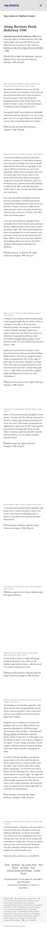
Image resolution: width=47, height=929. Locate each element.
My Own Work (32, 899)
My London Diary (29, 864)
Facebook (16, 864)
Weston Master (10, 734)
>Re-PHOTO (11, 5)
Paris (33, 867)
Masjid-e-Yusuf (29, 914)
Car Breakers (27, 905)
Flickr (7, 864)
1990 (5, 901)
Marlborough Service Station (13, 914)
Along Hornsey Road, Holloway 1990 (20, 28)
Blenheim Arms (22, 903)
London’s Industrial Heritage (19, 870)
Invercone (14, 768)
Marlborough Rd (33, 912)
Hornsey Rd (19, 909)
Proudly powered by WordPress (14, 926)
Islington (34, 909)
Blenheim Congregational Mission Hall (19, 904)
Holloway (11, 909)
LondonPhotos (22, 899)
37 (8, 901)
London (14, 912)
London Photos (22, 912)
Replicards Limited (25, 918)
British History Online (24, 339)
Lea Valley (24, 867)
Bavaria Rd (12, 903)
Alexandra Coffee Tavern (18, 901)
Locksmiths (7, 912)
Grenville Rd (30, 907)
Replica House (14, 918)
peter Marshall (18, 916)
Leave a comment (30, 920)
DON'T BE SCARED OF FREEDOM (14, 907)
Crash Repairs (37, 905)
